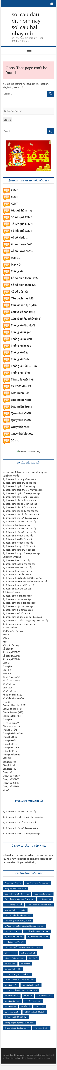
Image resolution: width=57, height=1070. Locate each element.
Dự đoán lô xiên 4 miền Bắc (37, 931)
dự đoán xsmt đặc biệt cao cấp (17, 567)
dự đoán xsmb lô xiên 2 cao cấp (18, 535)
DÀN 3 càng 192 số (13, 904)
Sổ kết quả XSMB (21, 217)
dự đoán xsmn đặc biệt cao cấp (18, 606)
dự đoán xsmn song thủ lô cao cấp (19, 624)
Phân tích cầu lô (10, 627)
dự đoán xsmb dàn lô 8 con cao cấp (19, 532)
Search (7, 119)
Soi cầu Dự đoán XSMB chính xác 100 (21, 990)
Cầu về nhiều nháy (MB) (26, 318)
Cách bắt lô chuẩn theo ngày (17, 894)
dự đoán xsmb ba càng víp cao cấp (19, 479)
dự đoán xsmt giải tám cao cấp (17, 570)
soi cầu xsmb (10, 1006)
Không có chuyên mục (14, 958)
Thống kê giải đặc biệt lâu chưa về (19, 1022)
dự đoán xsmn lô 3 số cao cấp (17, 613)
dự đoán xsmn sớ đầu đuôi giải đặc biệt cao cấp (25, 620)
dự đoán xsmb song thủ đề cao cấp (19, 546)
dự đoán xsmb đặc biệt (14, 942)
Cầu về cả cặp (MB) (23, 312)
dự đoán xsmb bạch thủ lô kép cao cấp (21, 493)
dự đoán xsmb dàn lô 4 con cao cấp (19, 521)
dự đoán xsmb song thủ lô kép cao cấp (21, 553)
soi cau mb (25, 963)
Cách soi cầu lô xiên (43, 894)
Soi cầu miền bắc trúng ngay (16, 525)
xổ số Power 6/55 (22, 251)
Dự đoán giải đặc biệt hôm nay (17, 915)
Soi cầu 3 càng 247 (13, 969)
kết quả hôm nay (21, 210)
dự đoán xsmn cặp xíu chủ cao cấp (19, 602)
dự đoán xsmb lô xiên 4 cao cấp (18, 542)
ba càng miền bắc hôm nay (37, 883)
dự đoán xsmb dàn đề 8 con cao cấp (20, 507)
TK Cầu (6, 701)
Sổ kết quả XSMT (21, 231)
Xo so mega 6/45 (21, 244)
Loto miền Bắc (20, 393)
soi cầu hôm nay (11, 995)
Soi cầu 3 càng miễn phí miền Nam (19, 979)
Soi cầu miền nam (11, 592)
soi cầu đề (25, 1006)
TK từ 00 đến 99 (21, 386)
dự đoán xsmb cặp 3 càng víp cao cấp (21, 496)
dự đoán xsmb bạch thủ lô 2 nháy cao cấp (23, 489)
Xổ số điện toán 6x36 (24, 278)
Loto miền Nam (21, 400)
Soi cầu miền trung (12, 556)
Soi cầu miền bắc (11, 475)
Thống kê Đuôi (20, 359)
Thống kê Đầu (20, 352)
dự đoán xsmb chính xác (38, 936)
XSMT (14, 203)
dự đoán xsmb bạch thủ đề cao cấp (19, 482)
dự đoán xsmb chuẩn (13, 936)
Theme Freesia (11, 1058)
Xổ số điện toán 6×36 (13, 698)
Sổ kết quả (8, 648)
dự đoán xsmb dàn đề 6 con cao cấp (20, 503)
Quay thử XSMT (21, 427)
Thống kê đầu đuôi (23, 325)
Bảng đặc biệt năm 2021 (15, 888)
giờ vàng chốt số (28, 953)
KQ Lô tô (7, 758)
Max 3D (16, 258)
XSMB (14, 190)
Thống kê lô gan (21, 332)
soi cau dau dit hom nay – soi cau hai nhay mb (28, 24)
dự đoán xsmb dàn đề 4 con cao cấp (20, 500)
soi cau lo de (10, 963)
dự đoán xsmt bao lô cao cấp (16, 560)
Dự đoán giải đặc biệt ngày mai (18, 920)
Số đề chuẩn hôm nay (13, 631)
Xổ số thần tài (19, 291)
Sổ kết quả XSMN (22, 224)
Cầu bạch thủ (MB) (22, 298)
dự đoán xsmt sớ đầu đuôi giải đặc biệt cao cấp (25, 581)
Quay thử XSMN (21, 420)
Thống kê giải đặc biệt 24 (15, 1017)
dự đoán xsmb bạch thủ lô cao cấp (19, 486)
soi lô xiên (40, 1006)
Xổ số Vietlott (9, 684)
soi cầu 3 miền (11, 985)
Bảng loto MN (9, 765)
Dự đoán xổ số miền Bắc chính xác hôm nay (23, 947)
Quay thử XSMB (21, 413)
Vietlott (6, 662)
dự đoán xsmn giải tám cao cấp (18, 609)
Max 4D (16, 264)
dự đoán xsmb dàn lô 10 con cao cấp (20, 517)
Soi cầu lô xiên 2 (44, 995)
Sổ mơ (15, 440)
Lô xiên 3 (33, 958)
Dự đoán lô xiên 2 (12, 931)
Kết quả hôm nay (11, 645)
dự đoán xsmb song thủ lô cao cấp (19, 549)
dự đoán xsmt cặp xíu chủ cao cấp (19, 563)
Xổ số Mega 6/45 (11, 680)
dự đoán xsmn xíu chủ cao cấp (17, 595)
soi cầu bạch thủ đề (31, 985)
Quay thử (7, 772)
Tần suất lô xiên (41, 1028)
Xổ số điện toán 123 (23, 285)
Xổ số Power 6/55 (11, 677)
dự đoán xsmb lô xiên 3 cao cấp (18, 539)
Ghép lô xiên (10, 953)
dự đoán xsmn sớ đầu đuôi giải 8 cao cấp (22, 616)
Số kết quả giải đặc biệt (35, 1012)
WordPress (22, 1058)
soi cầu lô (28, 995)
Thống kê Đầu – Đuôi (24, 366)
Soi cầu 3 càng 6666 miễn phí (17, 974)
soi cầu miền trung (33, 1001)
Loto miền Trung (21, 406)
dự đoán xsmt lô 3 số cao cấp (17, 574)
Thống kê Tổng (20, 372)
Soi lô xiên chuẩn (12, 1012)
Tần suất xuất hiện (23, 379)
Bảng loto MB (9, 768)
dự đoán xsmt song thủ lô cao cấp (19, 585)
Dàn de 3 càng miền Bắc (15, 910)
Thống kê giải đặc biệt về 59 (17, 1028)
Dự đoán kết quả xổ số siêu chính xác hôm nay (24, 926)
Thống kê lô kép (21, 345)
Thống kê (17, 271)
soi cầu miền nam (12, 1001)
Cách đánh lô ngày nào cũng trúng (19, 899)
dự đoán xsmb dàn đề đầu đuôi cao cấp (21, 514)
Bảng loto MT (9, 761)
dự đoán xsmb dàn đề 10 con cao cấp (20, 510)
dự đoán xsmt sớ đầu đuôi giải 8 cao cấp (22, 578)
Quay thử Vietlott (22, 433)
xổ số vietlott (19, 237)
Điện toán (7, 687)
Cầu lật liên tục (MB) (23, 305)
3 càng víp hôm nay (13, 883)
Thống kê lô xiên (21, 339)
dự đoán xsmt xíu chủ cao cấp (17, 588)
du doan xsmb (45, 899)
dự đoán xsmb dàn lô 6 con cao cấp (19, 528)
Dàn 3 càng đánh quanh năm (39, 904)
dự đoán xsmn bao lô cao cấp (17, 599)
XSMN (15, 197)
